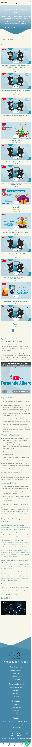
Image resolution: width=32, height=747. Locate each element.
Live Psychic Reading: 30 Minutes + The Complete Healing (16, 323)
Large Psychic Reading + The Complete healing (16, 162)
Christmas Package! (16, 140)
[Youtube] (11, 27)
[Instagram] (17, 27)
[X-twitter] (7, 662)
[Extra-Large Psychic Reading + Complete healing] (16, 244)
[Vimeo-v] (23, 27)
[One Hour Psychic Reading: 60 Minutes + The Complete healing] (16, 267)
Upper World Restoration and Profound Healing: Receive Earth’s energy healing (16, 66)
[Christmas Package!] (16, 130)
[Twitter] (8, 27)
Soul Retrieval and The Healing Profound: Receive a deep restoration (16, 183)
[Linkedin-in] (14, 27)
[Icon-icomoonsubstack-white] (27, 662)
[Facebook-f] (5, 27)
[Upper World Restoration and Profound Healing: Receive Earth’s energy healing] (16, 56)
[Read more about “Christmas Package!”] (14, 136)
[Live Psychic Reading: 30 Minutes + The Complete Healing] (16, 313)
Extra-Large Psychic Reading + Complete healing (16, 254)
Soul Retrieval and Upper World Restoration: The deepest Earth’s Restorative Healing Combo (16, 300)
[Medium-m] (24, 662)
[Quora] (26, 27)
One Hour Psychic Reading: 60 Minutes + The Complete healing (16, 277)
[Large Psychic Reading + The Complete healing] (16, 152)
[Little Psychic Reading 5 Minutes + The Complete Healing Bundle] (16, 81)
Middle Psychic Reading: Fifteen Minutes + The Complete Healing (16, 116)
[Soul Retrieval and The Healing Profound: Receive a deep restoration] (16, 173)
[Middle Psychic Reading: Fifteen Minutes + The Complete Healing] (16, 106)
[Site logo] (16, 2)
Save (5, 49)
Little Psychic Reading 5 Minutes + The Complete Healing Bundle (16, 91)
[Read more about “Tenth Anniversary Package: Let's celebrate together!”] (14, 202)
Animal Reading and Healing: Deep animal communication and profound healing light (16, 231)
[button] (14, 62)
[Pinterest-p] (20, 27)
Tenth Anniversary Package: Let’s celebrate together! (16, 206)
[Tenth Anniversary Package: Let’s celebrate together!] (16, 196)
